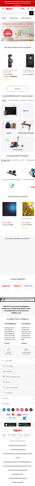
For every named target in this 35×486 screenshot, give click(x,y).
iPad (23, 339)
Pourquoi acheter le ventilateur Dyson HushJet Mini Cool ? (17, 465)
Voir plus (17, 89)
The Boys (17, 457)
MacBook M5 (25, 329)
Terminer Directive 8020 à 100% (17, 449)
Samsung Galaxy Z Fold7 (10, 333)
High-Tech (23, 100)
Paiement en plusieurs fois (13, 377)
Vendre (8, 382)
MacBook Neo (26, 327)
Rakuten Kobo (5, 435)
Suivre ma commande (12, 387)
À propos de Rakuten (27, 435)
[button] (17, 3)
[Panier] (32, 8)
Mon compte (9, 366)
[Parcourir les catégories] (3, 9)
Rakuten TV (10, 435)
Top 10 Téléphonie (10, 324)
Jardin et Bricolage (13, 100)
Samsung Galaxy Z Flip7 (10, 331)
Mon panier (9, 371)
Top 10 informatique (28, 324)
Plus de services (20, 435)
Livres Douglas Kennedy (17, 474)
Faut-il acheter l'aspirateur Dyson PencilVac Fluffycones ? (17, 461)
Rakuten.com (17, 438)
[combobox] (15, 13)
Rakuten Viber (15, 435)
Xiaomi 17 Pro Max (9, 337)
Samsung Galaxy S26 (10, 327)
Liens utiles (8, 361)
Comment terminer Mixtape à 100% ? (17, 445)
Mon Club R (9, 393)
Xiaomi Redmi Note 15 (10, 339)
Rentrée (4, 100)
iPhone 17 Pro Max (9, 335)
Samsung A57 (8, 329)
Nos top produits (5, 160)
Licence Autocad (26, 337)
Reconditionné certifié (18, 160)
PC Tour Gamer (26, 333)
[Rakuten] (9, 8)
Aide (6, 398)
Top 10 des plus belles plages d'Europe (17, 478)
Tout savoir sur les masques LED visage (17, 470)
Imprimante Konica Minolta (28, 331)
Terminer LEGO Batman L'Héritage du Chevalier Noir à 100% (17, 453)
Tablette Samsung (27, 335)
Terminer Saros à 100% (17, 482)
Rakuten (7, 403)
